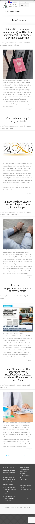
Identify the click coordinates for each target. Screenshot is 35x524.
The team (9, 43)
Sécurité (16, 214)
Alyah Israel (27, 126)
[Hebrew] (11, 2)
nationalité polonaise (14, 45)
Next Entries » (27, 456)
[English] (9, 2)
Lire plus (29, 109)
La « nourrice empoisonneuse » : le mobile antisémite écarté (17, 288)
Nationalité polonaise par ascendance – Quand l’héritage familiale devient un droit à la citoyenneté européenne (17, 33)
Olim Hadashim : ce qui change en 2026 (17, 120)
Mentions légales (10, 507)
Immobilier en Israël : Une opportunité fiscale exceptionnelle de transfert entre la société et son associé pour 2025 (18, 374)
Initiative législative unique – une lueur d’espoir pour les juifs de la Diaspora (17, 204)
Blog (25, 43)
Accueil (7, 11)
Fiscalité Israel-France (9, 128)
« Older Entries (8, 456)
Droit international (8, 214)
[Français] (6, 2)
